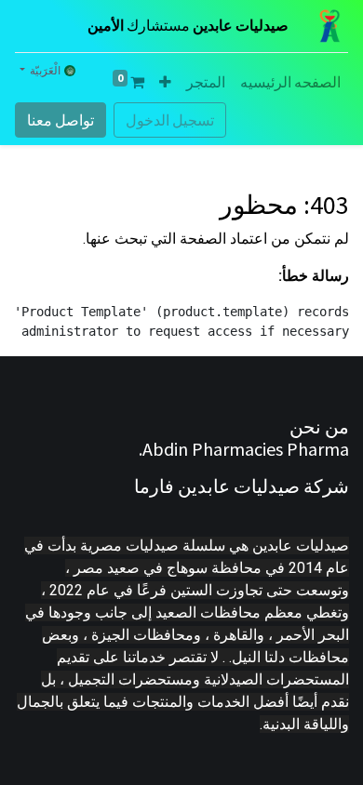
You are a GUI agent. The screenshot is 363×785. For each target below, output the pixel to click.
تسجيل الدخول (170, 120)
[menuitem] (290, 81)
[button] (165, 81)
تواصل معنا (60, 120)
